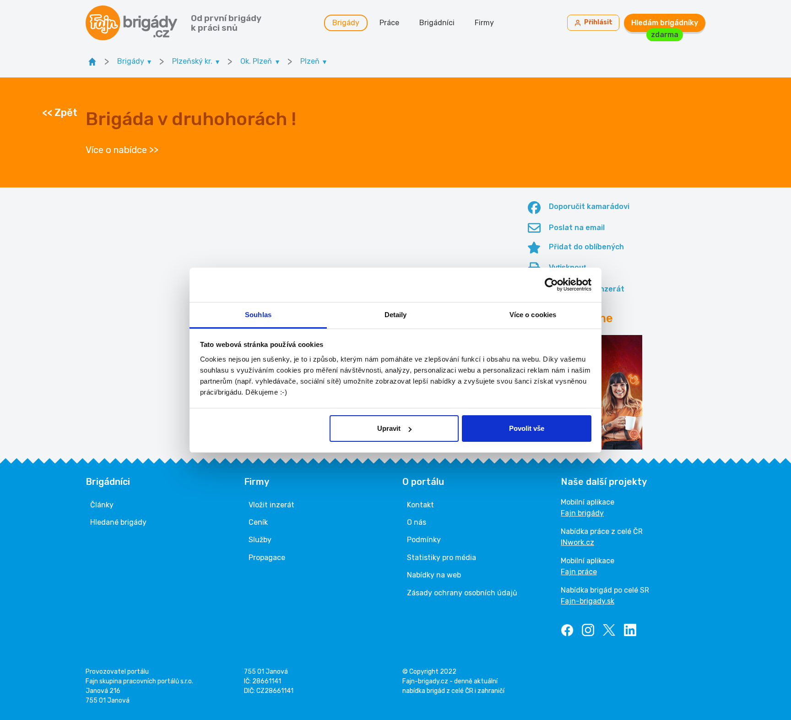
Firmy (484, 22)
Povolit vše (526, 428)
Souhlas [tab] (258, 315)
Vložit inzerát (271, 504)
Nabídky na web (434, 575)
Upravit (389, 428)
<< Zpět (59, 113)
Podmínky (424, 539)
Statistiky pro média (441, 557)
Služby (260, 539)
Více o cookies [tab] (532, 315)
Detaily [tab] (396, 315)
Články (102, 504)
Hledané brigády (118, 522)
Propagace (267, 557)
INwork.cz (577, 542)
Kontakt (420, 504)
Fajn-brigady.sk (587, 601)
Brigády (345, 22)
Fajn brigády (582, 513)
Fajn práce (579, 571)
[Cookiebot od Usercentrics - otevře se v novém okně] (551, 284)
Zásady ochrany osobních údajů (462, 592)
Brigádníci (437, 22)
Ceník (258, 522)
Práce (389, 22)
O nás (416, 522)
